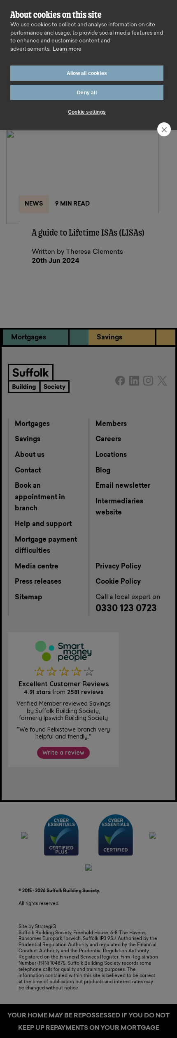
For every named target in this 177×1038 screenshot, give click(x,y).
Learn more (67, 49)
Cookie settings (87, 112)
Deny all (87, 93)
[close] (164, 129)
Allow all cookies (87, 73)
